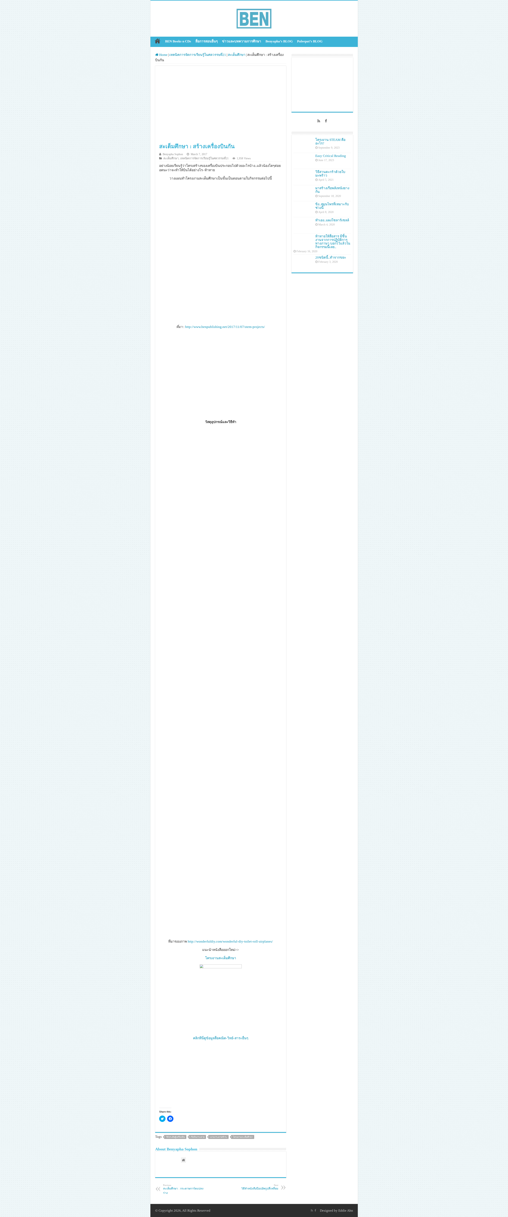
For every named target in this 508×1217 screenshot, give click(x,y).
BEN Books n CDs (178, 41)
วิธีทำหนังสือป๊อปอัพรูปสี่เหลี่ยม (259, 1187)
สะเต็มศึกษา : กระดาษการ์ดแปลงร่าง (183, 1189)
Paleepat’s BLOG (309, 41)
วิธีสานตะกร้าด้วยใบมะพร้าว (330, 173)
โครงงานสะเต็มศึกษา (220, 958)
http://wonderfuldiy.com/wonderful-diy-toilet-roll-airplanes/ (230, 941)
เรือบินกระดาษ (197, 1137)
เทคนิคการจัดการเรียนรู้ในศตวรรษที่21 (197, 55)
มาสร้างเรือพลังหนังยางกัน (332, 190)
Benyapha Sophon (173, 154)
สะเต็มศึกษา (236, 55)
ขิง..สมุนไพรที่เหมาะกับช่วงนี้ (332, 206)
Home (157, 41)
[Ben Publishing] (254, 17)
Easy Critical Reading (330, 156)
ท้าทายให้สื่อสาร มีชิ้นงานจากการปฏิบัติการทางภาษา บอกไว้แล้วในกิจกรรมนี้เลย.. (332, 241)
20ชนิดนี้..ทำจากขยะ (330, 257)
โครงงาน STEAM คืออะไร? (330, 141)
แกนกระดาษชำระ (218, 1137)
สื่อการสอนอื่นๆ (206, 41)
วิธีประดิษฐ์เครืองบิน (175, 1137)
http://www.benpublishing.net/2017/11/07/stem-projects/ (225, 327)
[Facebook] (326, 121)
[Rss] (319, 121)
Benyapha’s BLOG (279, 41)
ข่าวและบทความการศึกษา (241, 41)
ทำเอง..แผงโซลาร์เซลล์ (332, 220)
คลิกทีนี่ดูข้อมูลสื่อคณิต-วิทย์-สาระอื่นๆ (220, 1038)
